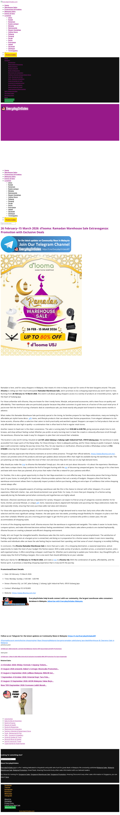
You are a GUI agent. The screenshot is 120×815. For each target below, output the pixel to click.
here (7, 777)
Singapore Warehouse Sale (40, 774)
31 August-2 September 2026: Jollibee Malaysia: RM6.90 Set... (27, 673)
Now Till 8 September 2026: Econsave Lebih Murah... (24, 685)
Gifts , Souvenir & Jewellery (16, 79)
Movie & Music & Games (15, 85)
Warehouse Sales (10, 7)
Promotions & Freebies (13, 9)
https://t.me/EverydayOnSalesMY (82, 636)
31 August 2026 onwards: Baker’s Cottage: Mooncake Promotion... (30, 669)
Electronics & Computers (15, 73)
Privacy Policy (9, 803)
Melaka (11, 26)
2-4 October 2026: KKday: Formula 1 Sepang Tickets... (24, 665)
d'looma (4, 640)
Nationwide (12, 28)
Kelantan (11, 22)
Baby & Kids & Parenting (15, 64)
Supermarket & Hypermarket (17, 89)
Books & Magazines (14, 71)
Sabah (10, 44)
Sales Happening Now (10, 91)
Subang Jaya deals (82, 640)
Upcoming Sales (9, 95)
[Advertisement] (57, 126)
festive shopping (27, 640)
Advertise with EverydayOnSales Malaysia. (65, 601)
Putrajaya (12, 42)
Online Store (13, 32)
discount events (13, 640)
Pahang (11, 34)
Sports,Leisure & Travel (15, 87)
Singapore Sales (24, 774)
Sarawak (11, 46)
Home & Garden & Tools (15, 81)
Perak (10, 38)
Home (6, 5)
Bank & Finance (12, 66)
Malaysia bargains (57, 640)
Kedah (10, 20)
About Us (7, 799)
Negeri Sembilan (14, 30)
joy (66, 467)
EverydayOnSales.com (8, 768)
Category (7, 60)
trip (23, 464)
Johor (10, 18)
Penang (11, 36)
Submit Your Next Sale (12, 805)
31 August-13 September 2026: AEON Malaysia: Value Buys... (27, 681)
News (6, 97)
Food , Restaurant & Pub (15, 77)
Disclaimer (8, 801)
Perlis (10, 40)
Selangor (11, 49)
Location (7, 16)
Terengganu (13, 51)
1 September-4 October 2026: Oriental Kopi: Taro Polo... (25, 677)
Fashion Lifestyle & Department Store (19, 75)
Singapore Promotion (58, 774)
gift (30, 418)
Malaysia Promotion (20, 770)
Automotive (11, 62)
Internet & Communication (16, 83)
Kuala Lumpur (13, 24)
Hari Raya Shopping (42, 640)
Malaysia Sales (10, 11)
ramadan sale (69, 640)
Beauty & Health (13, 69)
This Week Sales (9, 93)
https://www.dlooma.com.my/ (103, 454)
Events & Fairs (9, 14)
